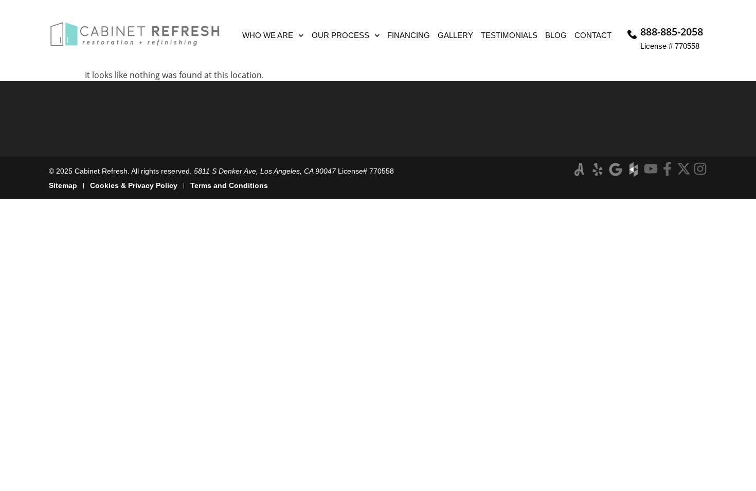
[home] (135, 34)
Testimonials (509, 35)
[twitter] (684, 169)
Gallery (455, 35)
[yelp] (597, 169)
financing (408, 35)
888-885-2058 (671, 32)
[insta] (700, 169)
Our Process (340, 35)
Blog (556, 35)
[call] (632, 34)
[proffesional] (633, 169)
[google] (615, 169)
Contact (592, 35)
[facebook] (667, 169)
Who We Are (267, 35)
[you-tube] (651, 169)
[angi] (579, 169)
